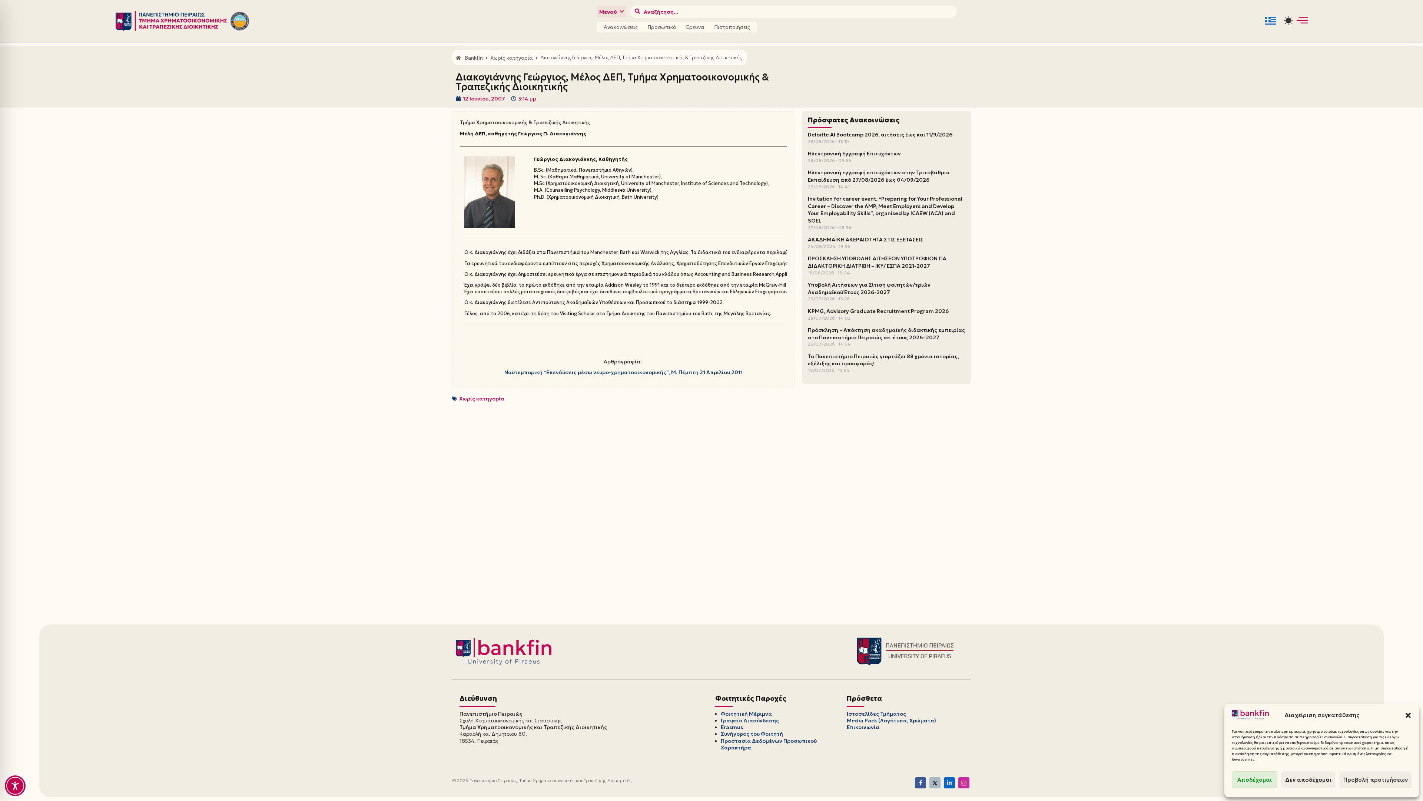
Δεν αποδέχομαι (1308, 779)
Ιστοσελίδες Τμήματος (876, 714)
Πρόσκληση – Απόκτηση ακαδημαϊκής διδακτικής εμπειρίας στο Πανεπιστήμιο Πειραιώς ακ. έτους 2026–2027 (886, 334)
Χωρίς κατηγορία (481, 398)
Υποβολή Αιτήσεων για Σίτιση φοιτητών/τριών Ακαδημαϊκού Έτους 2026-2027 (869, 288)
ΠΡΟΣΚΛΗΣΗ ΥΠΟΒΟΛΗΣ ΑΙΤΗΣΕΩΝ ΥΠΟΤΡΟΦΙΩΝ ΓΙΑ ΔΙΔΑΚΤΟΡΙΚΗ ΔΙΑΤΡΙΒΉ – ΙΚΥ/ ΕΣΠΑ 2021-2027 (877, 262)
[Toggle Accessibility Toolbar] (15, 785)
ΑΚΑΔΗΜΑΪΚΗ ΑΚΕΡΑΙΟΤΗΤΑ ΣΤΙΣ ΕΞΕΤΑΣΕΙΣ (865, 239)
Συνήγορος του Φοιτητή (752, 734)
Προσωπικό (661, 27)
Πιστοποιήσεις (732, 27)
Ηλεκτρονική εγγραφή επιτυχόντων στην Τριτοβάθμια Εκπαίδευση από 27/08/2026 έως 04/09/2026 (879, 176)
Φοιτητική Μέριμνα (746, 714)
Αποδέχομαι (1254, 779)
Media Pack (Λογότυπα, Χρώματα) (891, 720)
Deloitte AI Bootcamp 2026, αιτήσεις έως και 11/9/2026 (880, 134)
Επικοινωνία (863, 727)
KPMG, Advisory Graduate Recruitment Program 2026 (878, 311)
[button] (1408, 715)
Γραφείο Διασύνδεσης (750, 720)
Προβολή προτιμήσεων (1375, 779)
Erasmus (732, 727)
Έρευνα (695, 27)
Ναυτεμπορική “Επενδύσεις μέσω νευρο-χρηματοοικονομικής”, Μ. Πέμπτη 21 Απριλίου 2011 (623, 372)
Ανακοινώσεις (621, 27)
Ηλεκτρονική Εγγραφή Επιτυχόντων (854, 153)
